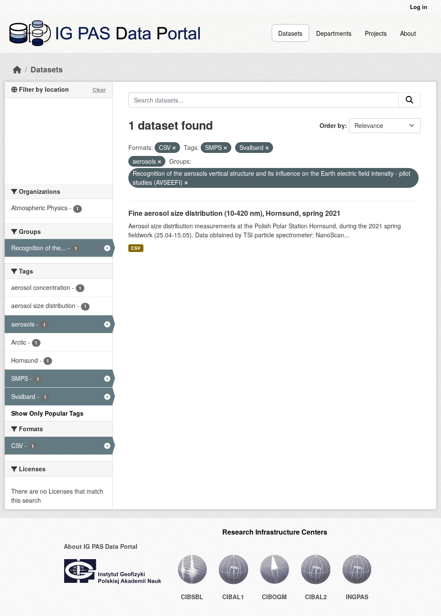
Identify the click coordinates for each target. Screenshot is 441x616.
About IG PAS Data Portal (100, 546)
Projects (376, 33)
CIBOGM (274, 596)
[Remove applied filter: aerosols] (159, 161)
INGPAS (357, 596)
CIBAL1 (233, 596)
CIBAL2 (316, 596)
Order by (332, 125)
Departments (333, 33)
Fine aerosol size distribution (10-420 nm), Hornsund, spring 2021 (234, 213)
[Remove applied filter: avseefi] (186, 182)
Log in (418, 7)
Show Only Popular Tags (47, 413)
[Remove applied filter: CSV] (174, 147)
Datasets (290, 33)
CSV (135, 248)
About (408, 33)
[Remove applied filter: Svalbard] (267, 147)
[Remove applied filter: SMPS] (225, 147)
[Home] (17, 69)
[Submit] (409, 100)
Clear (99, 89)
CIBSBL (192, 596)
